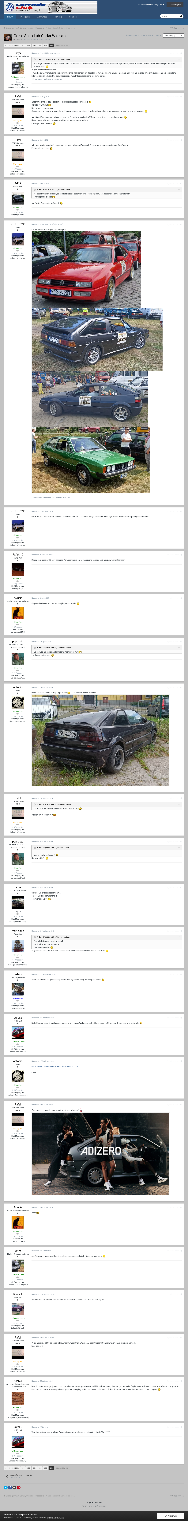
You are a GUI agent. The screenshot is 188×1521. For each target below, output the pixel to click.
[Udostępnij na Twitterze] (6, 1487)
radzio (18, 974)
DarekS (17, 1017)
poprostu (17, 641)
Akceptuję (172, 1516)
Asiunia (17, 598)
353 (34, 45)
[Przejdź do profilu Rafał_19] (18, 569)
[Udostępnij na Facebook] (10, 1487)
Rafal (60, 59)
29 (181, 35)
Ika (20, 39)
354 (40, 45)
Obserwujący (170, 36)
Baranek (18, 1294)
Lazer (17, 887)
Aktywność (42, 17)
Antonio (18, 687)
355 (45, 45)
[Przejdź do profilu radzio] (18, 989)
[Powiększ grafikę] (86, 269)
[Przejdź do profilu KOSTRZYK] (18, 239)
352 (28, 45)
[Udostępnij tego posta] (181, 53)
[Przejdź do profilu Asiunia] (18, 613)
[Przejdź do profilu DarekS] (18, 1032)
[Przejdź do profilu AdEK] (18, 198)
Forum (10, 17)
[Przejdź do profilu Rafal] (18, 111)
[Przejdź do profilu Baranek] (18, 1309)
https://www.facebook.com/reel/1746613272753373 (55, 1066)
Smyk (17, 53)
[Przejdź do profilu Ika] (8, 37)
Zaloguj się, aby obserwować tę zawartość (145, 35)
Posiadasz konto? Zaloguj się (150, 5)
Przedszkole (44, 39)
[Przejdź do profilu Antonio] (18, 702)
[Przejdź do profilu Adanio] (18, 1398)
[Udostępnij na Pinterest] (19, 1487)
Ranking (58, 17)
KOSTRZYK (18, 224)
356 (51, 45)
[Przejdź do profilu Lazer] (18, 902)
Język (89, 1503)
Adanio (18, 1381)
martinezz (18, 931)
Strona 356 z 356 (62, 45)
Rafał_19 (17, 554)
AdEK (17, 183)
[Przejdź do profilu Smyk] (18, 68)
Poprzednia (14, 45)
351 (23, 45)
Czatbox (73, 17)
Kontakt (98, 1503)
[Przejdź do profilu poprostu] (18, 659)
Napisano (40, 53)
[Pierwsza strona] (6, 45)
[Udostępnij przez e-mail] (14, 1487)
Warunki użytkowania (55, 1517)
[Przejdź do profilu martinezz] (18, 946)
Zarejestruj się (175, 4)
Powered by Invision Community (94, 1506)
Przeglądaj (25, 17)
